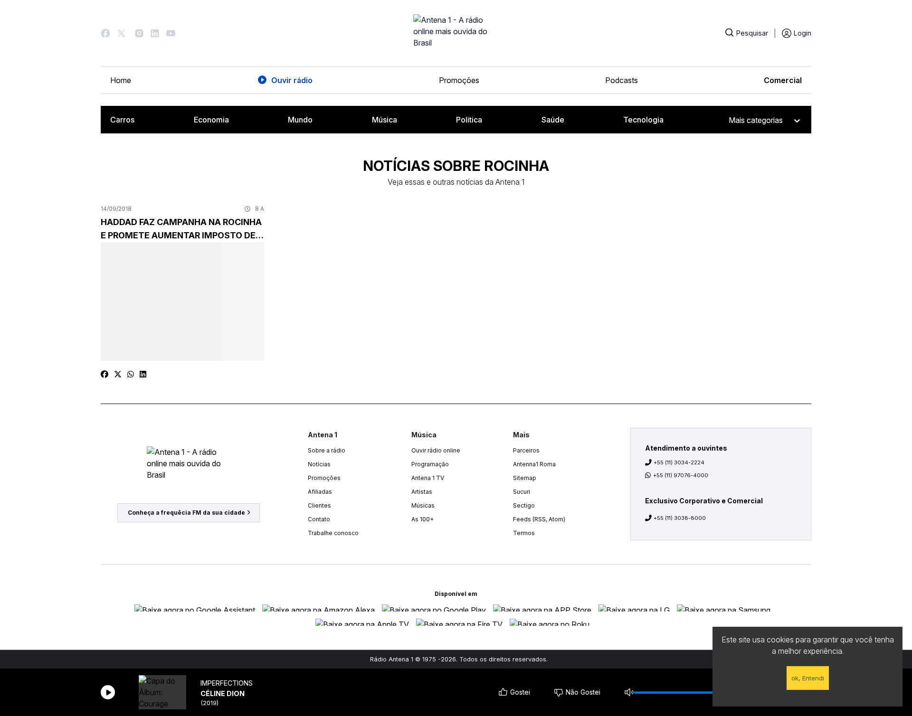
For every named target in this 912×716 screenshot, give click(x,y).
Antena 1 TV (427, 477)
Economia (211, 119)
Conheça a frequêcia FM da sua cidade (186, 512)
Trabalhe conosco (333, 533)
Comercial (783, 80)
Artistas (421, 491)
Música (384, 119)
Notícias (319, 464)
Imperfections (226, 683)
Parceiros (526, 450)
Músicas (423, 505)
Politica (469, 119)
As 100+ (422, 519)
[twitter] (118, 374)
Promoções (459, 80)
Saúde (553, 119)
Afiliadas (320, 491)
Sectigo (524, 505)
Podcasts (621, 80)
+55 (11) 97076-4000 (680, 475)
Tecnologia (643, 119)
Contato (319, 519)
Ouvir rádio (292, 80)
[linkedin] (143, 374)
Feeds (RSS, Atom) (539, 519)
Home (120, 80)
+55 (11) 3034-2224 (679, 462)
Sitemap (524, 477)
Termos (524, 533)
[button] (105, 33)
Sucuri (521, 491)
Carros (122, 119)
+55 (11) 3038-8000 (680, 518)
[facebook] (104, 374)
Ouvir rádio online (435, 450)
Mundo (300, 119)
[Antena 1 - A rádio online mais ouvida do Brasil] (456, 33)
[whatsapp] (130, 374)
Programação (430, 464)
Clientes (319, 505)
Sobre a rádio (326, 450)
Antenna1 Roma (534, 464)
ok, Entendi (807, 678)
